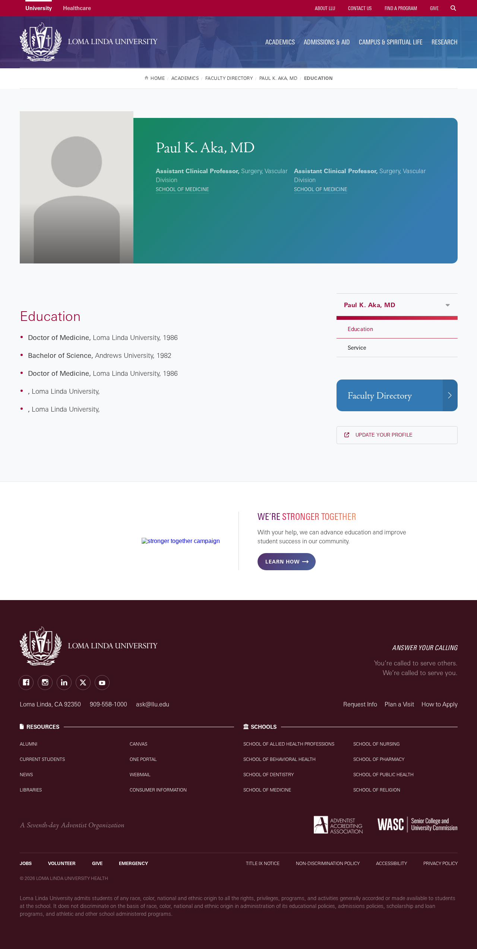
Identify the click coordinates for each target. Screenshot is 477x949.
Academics (280, 42)
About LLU (324, 8)
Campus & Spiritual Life (391, 42)
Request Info (360, 704)
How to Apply (439, 704)
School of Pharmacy (378, 759)
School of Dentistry (268, 774)
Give (434, 8)
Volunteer (62, 863)
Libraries (31, 790)
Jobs (26, 863)
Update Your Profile (383, 435)
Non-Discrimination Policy (328, 863)
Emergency (133, 863)
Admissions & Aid (327, 42)
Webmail (140, 774)
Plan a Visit (399, 704)
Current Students (42, 759)
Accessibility (391, 863)
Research (445, 42)
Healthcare (77, 8)
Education (360, 329)
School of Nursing (376, 744)
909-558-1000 (109, 704)
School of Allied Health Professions (288, 744)
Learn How (282, 562)
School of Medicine (182, 189)
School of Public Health (383, 774)
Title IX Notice (262, 863)
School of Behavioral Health (279, 759)
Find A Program (400, 8)
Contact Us (359, 8)
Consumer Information (158, 790)
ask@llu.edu (152, 704)
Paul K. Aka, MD (369, 305)
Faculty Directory (380, 396)
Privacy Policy (440, 863)
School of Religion (376, 790)
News (26, 774)
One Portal (143, 759)
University (38, 8)
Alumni (28, 744)
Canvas (138, 744)
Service (357, 347)
